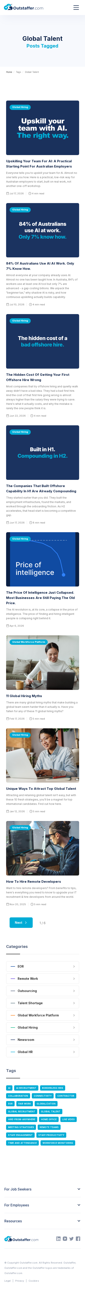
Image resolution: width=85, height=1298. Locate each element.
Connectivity (43, 1095)
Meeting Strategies (21, 1127)
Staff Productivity (51, 1135)
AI (9, 1088)
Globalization (46, 1103)
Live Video (68, 1119)
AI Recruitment (26, 1088)
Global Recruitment (21, 1111)
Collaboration (18, 1095)
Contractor (65, 1095)
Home (9, 72)
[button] (76, 7)
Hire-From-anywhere (21, 1119)
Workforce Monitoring (57, 1143)
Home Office (49, 1119)
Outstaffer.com (28, 1262)
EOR (10, 1103)
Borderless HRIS (52, 1088)
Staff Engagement (20, 1135)
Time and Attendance (22, 1143)
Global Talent (50, 1111)
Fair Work (24, 1103)
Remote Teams (49, 1127)
